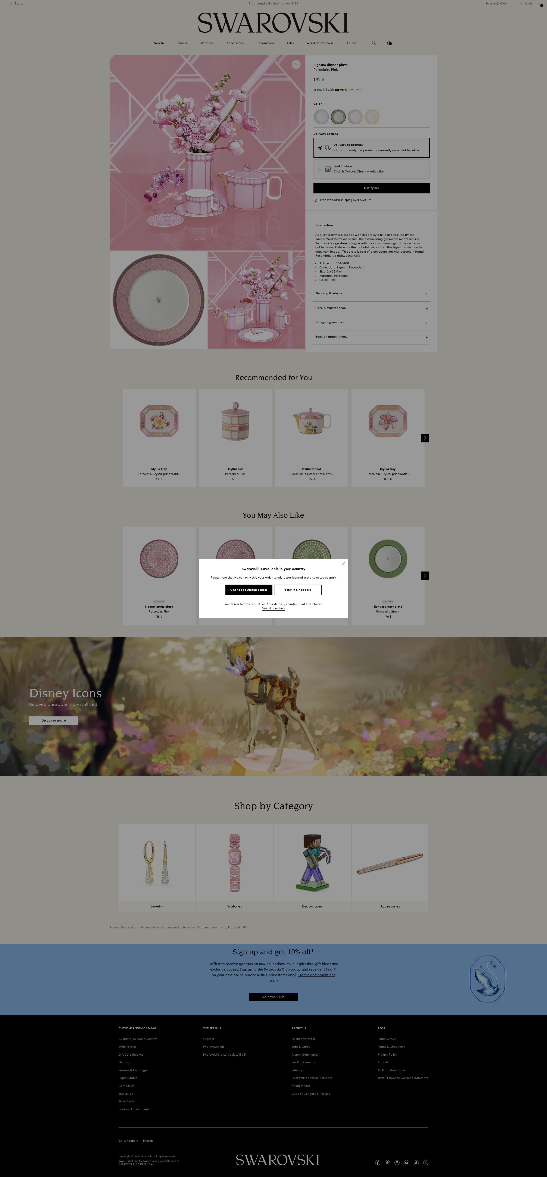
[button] (343, 563)
